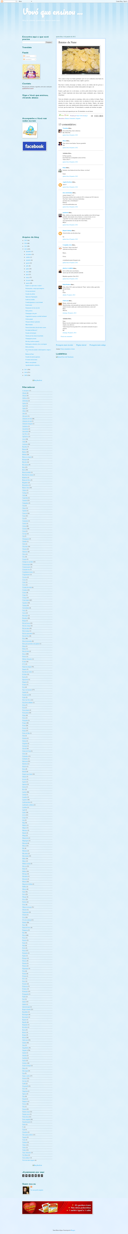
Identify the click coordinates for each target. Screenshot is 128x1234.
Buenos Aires (25, 487)
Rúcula (24, 1037)
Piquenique (25, 968)
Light (23, 810)
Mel (23, 848)
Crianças (24, 597)
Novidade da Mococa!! (31, 330)
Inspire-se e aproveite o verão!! (33, 285)
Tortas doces (25, 1117)
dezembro (28, 251)
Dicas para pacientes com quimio (30, 644)
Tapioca (24, 1094)
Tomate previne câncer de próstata (34, 336)
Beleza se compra (26, 457)
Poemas (24, 973)
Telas (23, 1096)
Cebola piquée (29, 319)
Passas (24, 938)
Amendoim (25, 429)
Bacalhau (24, 447)
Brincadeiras (25, 485)
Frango (24, 723)
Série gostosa (28, 311)
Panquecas (25, 930)
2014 (25, 243)
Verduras (24, 1142)
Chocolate (25, 546)
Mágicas (24, 828)
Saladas (24, 1043)
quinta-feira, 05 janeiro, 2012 (70, 239)
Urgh (23, 1129)
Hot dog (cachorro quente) (32, 341)
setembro (28, 260)
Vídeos (24, 1145)
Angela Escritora (67, 182)
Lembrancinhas (26, 802)
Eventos (24, 684)
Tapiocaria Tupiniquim (31, 297)
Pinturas (24, 966)
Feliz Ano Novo (26, 700)
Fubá (23, 736)
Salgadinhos (25, 1048)
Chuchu (24, 549)
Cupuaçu (24, 605)
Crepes (24, 595)
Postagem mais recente (64, 345)
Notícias (24, 902)
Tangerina (24, 1091)
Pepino (24, 956)
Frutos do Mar (26, 733)
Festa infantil (25, 710)
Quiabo (24, 1004)
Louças (24, 817)
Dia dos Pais (25, 636)
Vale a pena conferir (27, 1135)
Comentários (28, 59)
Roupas (24, 1035)
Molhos (24, 871)
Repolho (24, 1022)
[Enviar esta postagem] (91, 115)
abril (27, 274)
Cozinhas (24, 590)
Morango (24, 874)
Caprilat (24, 511)
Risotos (24, 1032)
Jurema (24, 787)
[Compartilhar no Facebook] (100, 116)
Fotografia (25, 720)
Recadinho (25, 1012)
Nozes (23, 904)
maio (27, 272)
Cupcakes (24, 603)
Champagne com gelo (31, 313)
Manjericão (25, 838)
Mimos (24, 861)
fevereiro (28, 280)
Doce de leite (25, 651)
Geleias (24, 741)
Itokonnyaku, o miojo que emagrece (34, 288)
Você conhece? (26, 1158)
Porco (23, 981)
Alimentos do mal (27, 421)
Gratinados (72, 118)
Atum (23, 442)
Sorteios (24, 1078)
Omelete (24, 910)
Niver (23, 899)
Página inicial (81, 345)
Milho (23, 858)
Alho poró (25, 416)
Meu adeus (25, 853)
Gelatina (24, 738)
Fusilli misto (28, 305)
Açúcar (24, 403)
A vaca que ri (25, 390)
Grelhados (25, 759)
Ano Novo (25, 434)
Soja (23, 1073)
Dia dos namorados (27, 633)
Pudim (24, 996)
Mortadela (25, 876)
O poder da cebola (30, 294)
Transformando (26, 1122)
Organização (25, 912)
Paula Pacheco (67, 284)
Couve (24, 585)
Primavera (25, 986)
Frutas (24, 731)
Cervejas (24, 534)
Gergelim (24, 743)
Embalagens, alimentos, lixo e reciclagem (36, 344)
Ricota (24, 1030)
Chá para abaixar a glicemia (32, 322)
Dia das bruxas (26, 623)
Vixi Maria (25, 1155)
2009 (25, 375)
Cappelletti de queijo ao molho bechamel (36, 316)
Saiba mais (25, 1040)
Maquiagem (25, 841)
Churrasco (25, 552)
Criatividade (25, 600)
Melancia (24, 851)
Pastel (23, 943)
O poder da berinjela (30, 333)
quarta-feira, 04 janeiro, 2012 (70, 135)
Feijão (24, 697)
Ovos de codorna (26, 920)
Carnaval (24, 513)
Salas (23, 1045)
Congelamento (26, 574)
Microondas (25, 856)
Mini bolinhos (29, 324)
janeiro (28, 283)
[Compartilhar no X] (99, 116)
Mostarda (24, 879)
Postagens (27, 56)
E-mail (24, 661)
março (28, 277)
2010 (25, 372)
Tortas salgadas (26, 1119)
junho (27, 269)
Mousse (24, 881)
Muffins (24, 886)
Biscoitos (24, 462)
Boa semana (25, 465)
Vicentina (65, 128)
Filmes (24, 715)
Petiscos (24, 961)
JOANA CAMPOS (68, 268)
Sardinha (24, 1058)
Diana (64, 141)
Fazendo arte (25, 695)
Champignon (25, 539)
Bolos (23, 470)
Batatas (67, 118)
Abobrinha (25, 401)
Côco (23, 557)
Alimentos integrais (27, 424)
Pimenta (24, 963)
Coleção (24, 559)
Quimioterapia (26, 1007)
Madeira (24, 825)
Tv (23, 1127)
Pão (23, 933)
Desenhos (24, 618)
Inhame (24, 776)
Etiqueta (24, 682)
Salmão (24, 1053)
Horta (23, 769)
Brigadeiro (25, 482)
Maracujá (24, 843)
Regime (24, 1019)
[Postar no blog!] (97, 116)
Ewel (23, 687)
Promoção (25, 991)
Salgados (78, 118)
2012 (25, 249)
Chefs (23, 544)
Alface (24, 411)
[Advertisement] (56, 28)
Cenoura (24, 528)
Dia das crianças (26, 626)
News (23, 894)
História (24, 766)
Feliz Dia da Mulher (27, 702)
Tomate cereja (26, 1112)
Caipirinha (25, 498)
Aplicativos (25, 436)
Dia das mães (25, 628)
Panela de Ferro (26, 927)
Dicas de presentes (27, 641)
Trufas (24, 1124)
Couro (24, 582)
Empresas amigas (26, 667)
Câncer (24, 508)
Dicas (23, 638)
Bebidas (24, 454)
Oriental (24, 915)
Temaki (24, 1099)
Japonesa (24, 784)
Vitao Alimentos (26, 1152)
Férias (23, 705)
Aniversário (25, 431)
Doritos (24, 656)
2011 (25, 369)
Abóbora (24, 398)
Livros (24, 815)
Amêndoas (25, 426)
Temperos (24, 1101)
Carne (23, 516)
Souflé (24, 1083)
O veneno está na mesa (31, 359)
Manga (24, 835)
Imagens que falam (27, 774)
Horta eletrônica (29, 347)
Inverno (24, 779)
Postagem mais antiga (98, 345)
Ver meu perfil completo (37, 1190)
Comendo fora (26, 569)
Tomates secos (26, 1114)
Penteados (25, 953)
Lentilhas (24, 807)
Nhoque (24, 897)
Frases (24, 725)
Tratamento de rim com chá (32, 308)
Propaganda (25, 994)
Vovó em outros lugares (28, 1160)
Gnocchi (24, 748)
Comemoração (26, 564)
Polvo (23, 979)
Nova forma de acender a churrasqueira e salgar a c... (38, 350)
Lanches (24, 792)
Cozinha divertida (27, 587)
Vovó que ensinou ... (52, 11)
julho (27, 266)
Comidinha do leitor (27, 572)
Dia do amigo (25, 631)
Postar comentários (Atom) (68, 349)
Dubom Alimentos (27, 659)
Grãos (23, 754)
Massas (24, 846)
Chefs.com (65, 301)
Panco (23, 925)
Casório (24, 523)
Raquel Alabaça (67, 230)
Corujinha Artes (67, 245)
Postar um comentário (66, 336)
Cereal (24, 531)
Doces (23, 654)
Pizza (23, 971)
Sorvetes (24, 1081)
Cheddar (24, 541)
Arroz (23, 439)
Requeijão (25, 1025)
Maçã (23, 823)
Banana (24, 449)
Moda (23, 869)
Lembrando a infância (28, 805)
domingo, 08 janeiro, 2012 (69, 313)
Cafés (23, 495)
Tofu (23, 1106)
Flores (24, 718)
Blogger (73, 1230)
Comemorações (26, 567)
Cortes (24, 580)
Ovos (23, 917)
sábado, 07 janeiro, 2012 (69, 295)
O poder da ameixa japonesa (32, 357)
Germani (24, 746)
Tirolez (24, 1104)
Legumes (24, 800)
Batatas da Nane (29, 354)
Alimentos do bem (27, 418)
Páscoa (24, 935)
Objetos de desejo (26, 907)
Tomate (24, 1109)
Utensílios (25, 1132)
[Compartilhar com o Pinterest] (102, 116)
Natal (23, 892)
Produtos (24, 989)
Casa (23, 518)
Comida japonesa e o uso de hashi (34, 302)
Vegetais (24, 1137)
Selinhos (24, 1063)
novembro (29, 254)
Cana (23, 505)
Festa (23, 707)
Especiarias (25, 679)
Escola (24, 677)
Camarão (24, 500)
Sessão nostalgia (26, 1065)
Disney (24, 649)
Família (24, 692)
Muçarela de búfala (27, 884)
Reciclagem (25, 1014)
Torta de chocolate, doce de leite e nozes (35, 327)
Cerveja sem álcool (30, 291)
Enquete (24, 669)
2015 (25, 240)
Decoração (25, 615)
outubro (28, 257)
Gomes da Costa (26, 751)
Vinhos (24, 1150)
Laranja (24, 794)
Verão (23, 1140)
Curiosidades (25, 608)
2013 (25, 246)
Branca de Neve (26, 480)
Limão (24, 812)
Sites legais (25, 1071)
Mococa (24, 866)
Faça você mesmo (26, 690)
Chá (23, 536)
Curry (23, 610)
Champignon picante (30, 338)
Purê (23, 999)
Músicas (24, 889)
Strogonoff (25, 1086)
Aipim (24, 408)
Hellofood (25, 764)
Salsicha (24, 1055)
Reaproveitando (26, 1009)
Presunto (24, 984)
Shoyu (24, 1068)
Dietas (24, 646)
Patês (23, 945)
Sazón (23, 1060)
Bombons (24, 477)
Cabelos (24, 490)
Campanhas (25, 503)
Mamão (24, 833)
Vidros (24, 1147)
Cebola (24, 526)
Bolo (23, 467)
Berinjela (24, 459)
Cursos (24, 613)
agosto (28, 263)
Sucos (23, 1089)
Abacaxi (24, 395)
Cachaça (24, 493)
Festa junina (25, 713)
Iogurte (24, 782)
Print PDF (65, 115)
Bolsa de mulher (26, 472)
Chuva (24, 554)
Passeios (24, 940)
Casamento (25, 521)
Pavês (23, 948)
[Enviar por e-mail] (95, 116)
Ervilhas (24, 674)
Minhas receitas (26, 863)
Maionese (24, 830)
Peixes (24, 950)
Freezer (24, 728)
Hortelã (24, 771)
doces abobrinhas (67, 193)
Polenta (24, 976)
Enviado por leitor (27, 672)
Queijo (24, 1002)
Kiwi (23, 789)
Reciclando (25, 1017)
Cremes (24, 592)
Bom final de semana (27, 475)
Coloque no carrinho (27, 562)
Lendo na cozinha (30, 299)
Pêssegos (24, 958)
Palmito (24, 922)
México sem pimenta (30, 362)
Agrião (24, 406)
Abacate (24, 393)
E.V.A (23, 664)
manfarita (65, 213)
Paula (64, 168)
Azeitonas (24, 444)
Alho (23, 413)
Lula (23, 820)
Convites (24, 577)
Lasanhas (24, 797)
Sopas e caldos (26, 1076)
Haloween (25, 761)
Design (24, 621)
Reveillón (24, 1027)
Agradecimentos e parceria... (32, 365)
